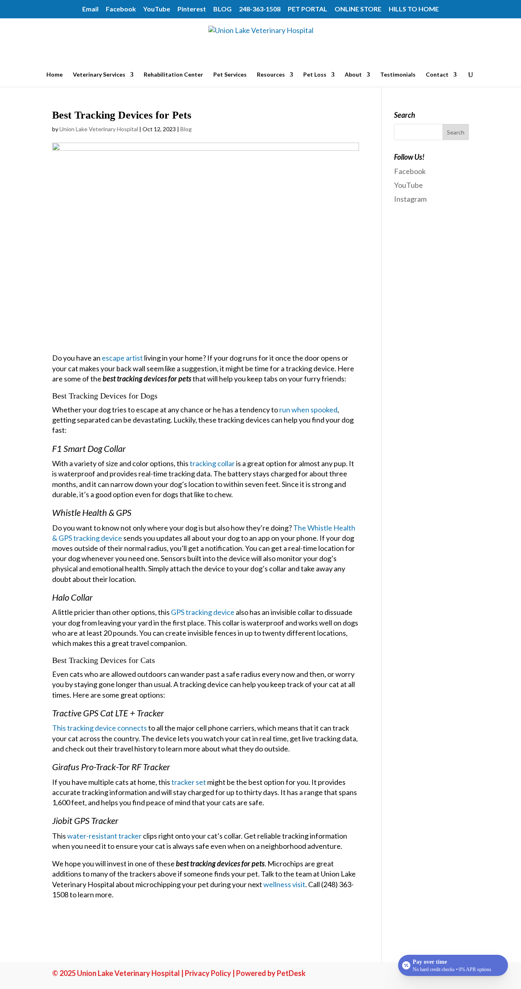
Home (54, 75)
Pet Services (230, 75)
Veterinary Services (99, 75)
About (353, 75)
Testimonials (398, 75)
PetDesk (291, 973)
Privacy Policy (208, 973)
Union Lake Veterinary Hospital (98, 129)
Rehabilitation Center (173, 75)
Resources (271, 75)
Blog (186, 129)
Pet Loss (314, 75)
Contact (437, 75)
